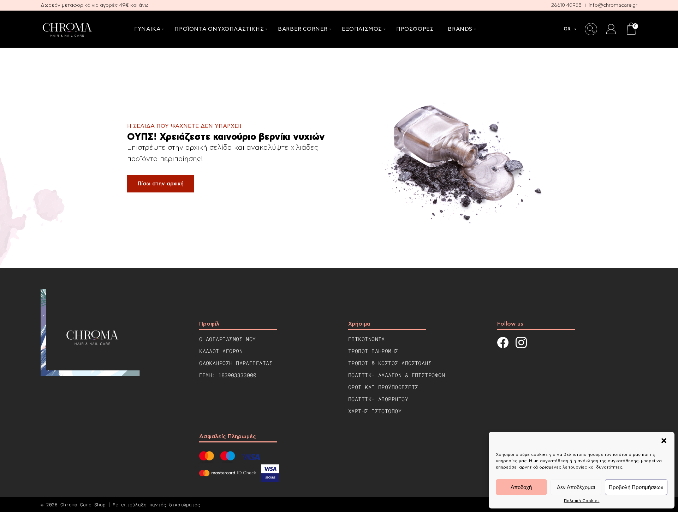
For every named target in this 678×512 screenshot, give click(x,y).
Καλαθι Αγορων (221, 351)
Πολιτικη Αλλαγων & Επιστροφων (396, 375)
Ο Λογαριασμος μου (227, 339)
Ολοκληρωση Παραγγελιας (236, 363)
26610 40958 (566, 5)
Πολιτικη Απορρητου (378, 399)
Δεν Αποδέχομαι (576, 487)
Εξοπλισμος (362, 29)
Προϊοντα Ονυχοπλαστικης (219, 29)
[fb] (503, 343)
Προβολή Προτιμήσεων (636, 487)
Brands (460, 29)
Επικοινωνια (366, 339)
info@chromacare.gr (613, 5)
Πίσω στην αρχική (161, 183)
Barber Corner (303, 29)
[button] (663, 440)
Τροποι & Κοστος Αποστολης (390, 363)
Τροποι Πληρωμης (373, 351)
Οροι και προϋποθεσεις (383, 387)
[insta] (521, 343)
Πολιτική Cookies (582, 501)
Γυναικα (147, 29)
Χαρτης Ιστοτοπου (375, 411)
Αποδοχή (521, 487)
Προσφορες (415, 29)
